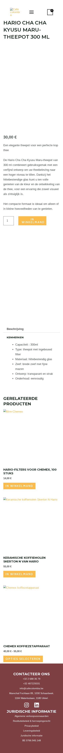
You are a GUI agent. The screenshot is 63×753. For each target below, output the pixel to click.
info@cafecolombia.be (31, 688)
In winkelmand (33, 221)
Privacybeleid (32, 725)
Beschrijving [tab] (15, 329)
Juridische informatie (31, 735)
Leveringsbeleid (31, 730)
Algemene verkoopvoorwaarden (32, 716)
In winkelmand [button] (19, 486)
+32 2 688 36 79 (31, 678)
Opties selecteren (23, 658)
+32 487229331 (31, 683)
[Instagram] (26, 705)
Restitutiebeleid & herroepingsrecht (31, 721)
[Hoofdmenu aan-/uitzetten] (31, 12)
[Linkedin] (36, 705)
